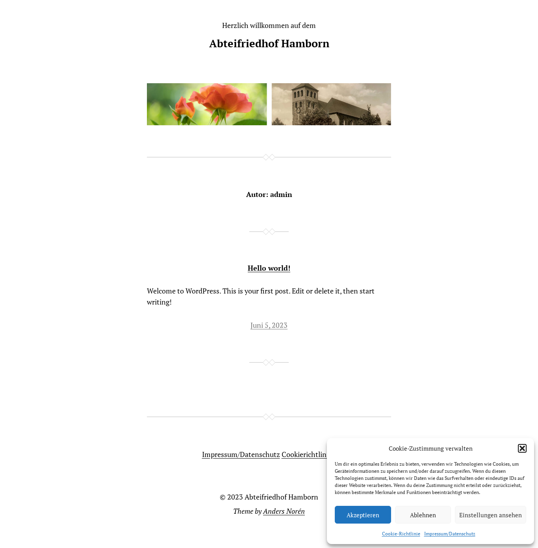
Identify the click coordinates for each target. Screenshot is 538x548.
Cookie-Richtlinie (401, 534)
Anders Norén (284, 511)
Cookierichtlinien (309, 454)
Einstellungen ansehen (490, 515)
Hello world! (269, 268)
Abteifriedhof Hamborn (269, 43)
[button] (522, 448)
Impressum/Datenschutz (449, 534)
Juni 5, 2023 (269, 325)
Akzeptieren (363, 515)
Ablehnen (423, 515)
